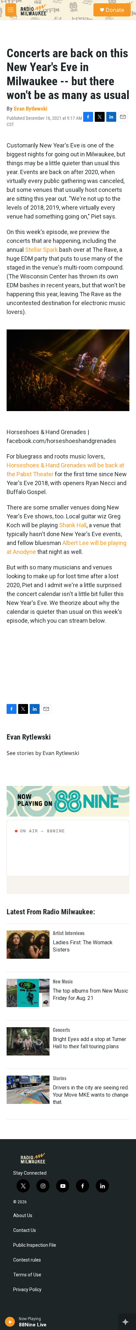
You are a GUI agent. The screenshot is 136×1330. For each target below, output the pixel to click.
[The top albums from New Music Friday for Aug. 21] (28, 993)
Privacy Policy (27, 1289)
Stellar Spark (41, 249)
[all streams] (127, 1322)
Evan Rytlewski (30, 108)
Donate (115, 10)
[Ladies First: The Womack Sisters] (28, 944)
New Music (63, 981)
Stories (59, 1078)
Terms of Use (27, 1274)
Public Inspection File (34, 1245)
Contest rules (27, 1260)
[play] (10, 1321)
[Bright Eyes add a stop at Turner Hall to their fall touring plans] (28, 1041)
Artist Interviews (69, 932)
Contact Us (24, 1230)
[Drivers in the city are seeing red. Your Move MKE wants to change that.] (28, 1090)
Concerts (61, 1029)
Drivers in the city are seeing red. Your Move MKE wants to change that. (91, 1094)
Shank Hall (72, 525)
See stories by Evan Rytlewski (43, 753)
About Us (22, 1215)
